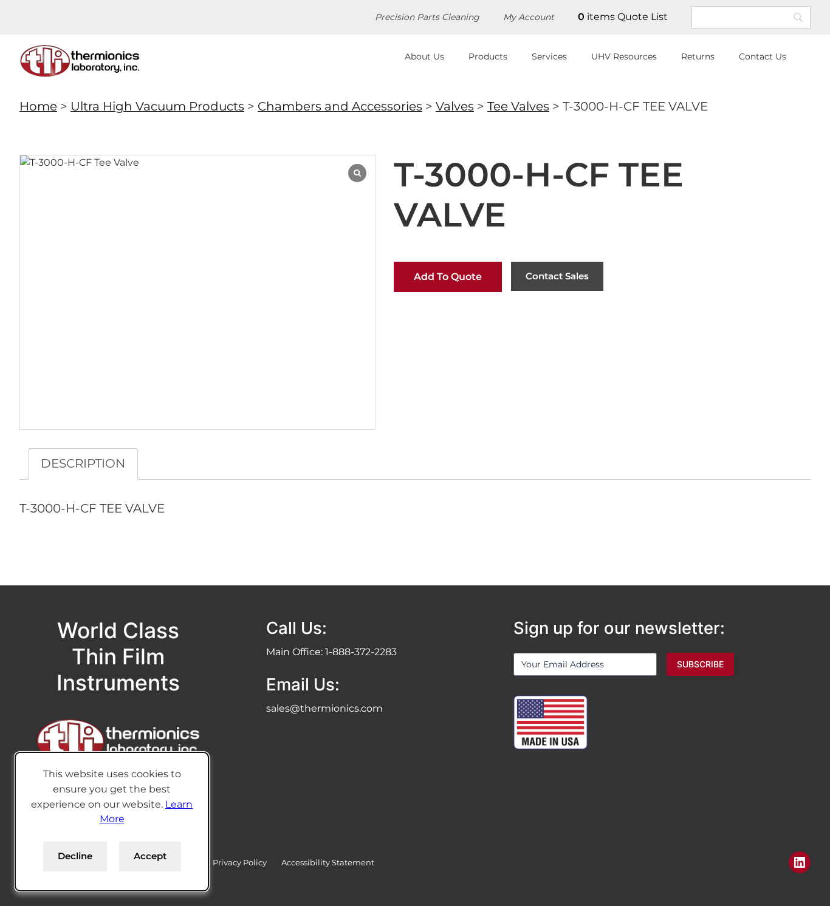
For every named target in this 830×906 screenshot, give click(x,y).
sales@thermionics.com (324, 708)
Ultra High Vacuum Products (157, 106)
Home (38, 106)
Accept (150, 856)
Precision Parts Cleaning (427, 17)
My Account (528, 17)
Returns (698, 56)
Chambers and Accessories (340, 106)
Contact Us (762, 56)
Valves (455, 106)
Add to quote (448, 276)
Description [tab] (83, 463)
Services (549, 56)
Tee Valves (518, 106)
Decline (75, 856)
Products (487, 56)
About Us (424, 56)
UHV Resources (624, 56)
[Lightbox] (357, 173)
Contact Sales (557, 276)
